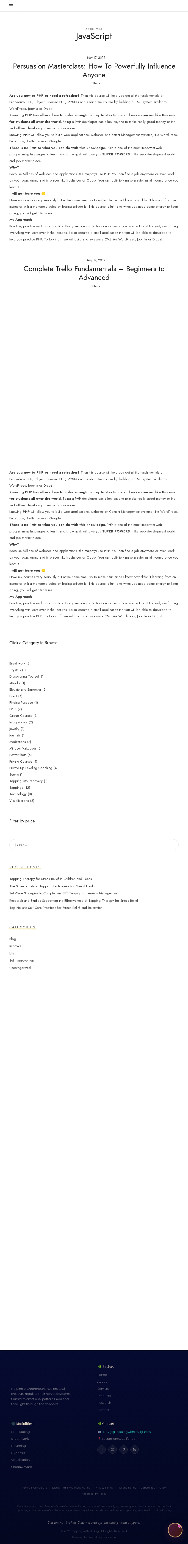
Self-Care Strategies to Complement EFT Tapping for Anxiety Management (63, 893)
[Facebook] (123, 1449)
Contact (103, 1410)
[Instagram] (101, 1449)
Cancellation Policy (153, 1487)
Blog (12, 938)
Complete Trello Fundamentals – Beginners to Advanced (94, 273)
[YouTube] (112, 1449)
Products (104, 1396)
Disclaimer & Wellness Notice (71, 1487)
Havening (18, 1446)
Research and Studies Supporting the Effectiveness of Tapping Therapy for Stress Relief (73, 900)
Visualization (20, 1459)
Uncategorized (20, 967)
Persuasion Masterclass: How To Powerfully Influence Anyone (94, 70)
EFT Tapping (20, 1432)
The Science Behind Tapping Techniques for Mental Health (52, 885)
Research (104, 1402)
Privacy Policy (104, 1487)
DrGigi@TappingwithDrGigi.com (127, 1432)
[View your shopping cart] (174, 6)
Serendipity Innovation (102, 1537)
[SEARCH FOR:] (94, 844)
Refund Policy (127, 1487)
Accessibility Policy (94, 1493)
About (102, 1381)
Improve (15, 945)
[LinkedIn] (134, 1449)
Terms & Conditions (34, 1487)
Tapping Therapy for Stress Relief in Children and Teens (50, 878)
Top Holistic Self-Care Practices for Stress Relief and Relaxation (55, 907)
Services (103, 1388)
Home (102, 1374)
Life (11, 953)
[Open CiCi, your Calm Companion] (175, 1529)
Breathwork (20, 1438)
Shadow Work (21, 1467)
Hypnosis (18, 1453)
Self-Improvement (21, 960)
